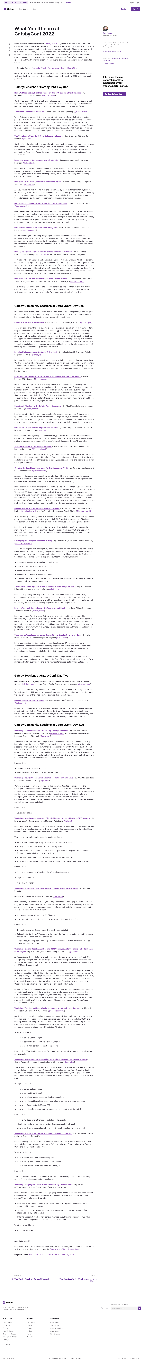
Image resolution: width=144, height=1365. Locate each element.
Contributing (55, 1322)
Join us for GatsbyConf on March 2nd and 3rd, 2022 (54, 68)
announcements (116, 58)
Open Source (23, 9)
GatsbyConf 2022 (52, 44)
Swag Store (54, 1325)
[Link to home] (9, 9)
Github (8, 1345)
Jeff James (107, 33)
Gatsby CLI (7, 1340)
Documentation (8, 1322)
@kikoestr (68, 821)
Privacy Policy (135, 1358)
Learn (35, 9)
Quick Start (7, 1325)
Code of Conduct (56, 1328)
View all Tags (108, 63)
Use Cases (30, 1337)
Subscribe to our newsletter (119, 1304)
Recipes (29, 1331)
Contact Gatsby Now (114, 94)
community (125, 58)
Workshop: (19, 1184)
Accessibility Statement (57, 1358)
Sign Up (136, 9)
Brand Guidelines (76, 1358)
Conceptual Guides (10, 1337)
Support (131, 2)
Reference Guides (9, 1334)
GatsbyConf (106, 60)
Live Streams (55, 1334)
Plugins (29, 1325)
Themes (29, 1328)
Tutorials (6, 1328)
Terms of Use (121, 1358)
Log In (138, 2)
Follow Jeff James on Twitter (112, 51)
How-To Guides (8, 1331)
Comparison (31, 1322)
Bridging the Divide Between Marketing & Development (49, 1184)
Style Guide (54, 1331)
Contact (124, 9)
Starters (29, 1334)
